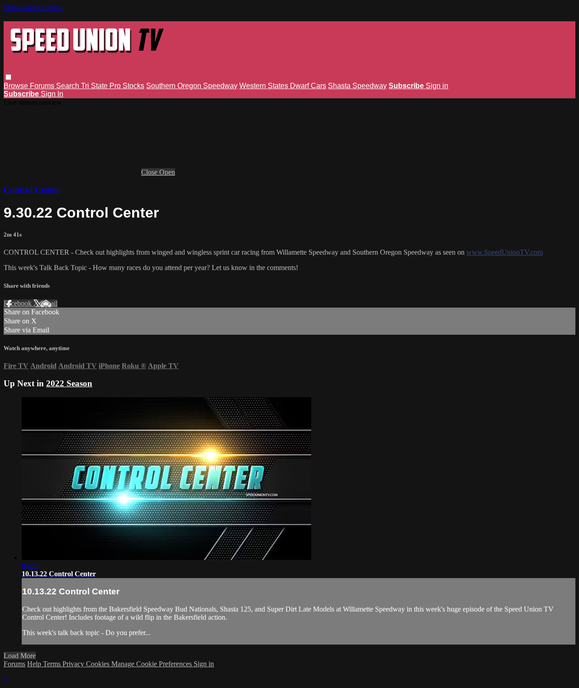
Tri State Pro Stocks (112, 86)
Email (49, 303)
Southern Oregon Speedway (191, 86)
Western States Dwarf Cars (282, 86)
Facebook (18, 303)
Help (35, 664)
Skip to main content (33, 7)
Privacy (74, 664)
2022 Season (69, 383)
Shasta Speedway (357, 86)
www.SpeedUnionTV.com (504, 252)
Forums (43, 86)
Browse (17, 86)
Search (68, 86)
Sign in (437, 86)
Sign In (52, 94)
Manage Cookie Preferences (152, 664)
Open (167, 172)
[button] (8, 77)
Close (150, 172)
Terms (52, 664)
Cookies (98, 664)
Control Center (32, 190)
